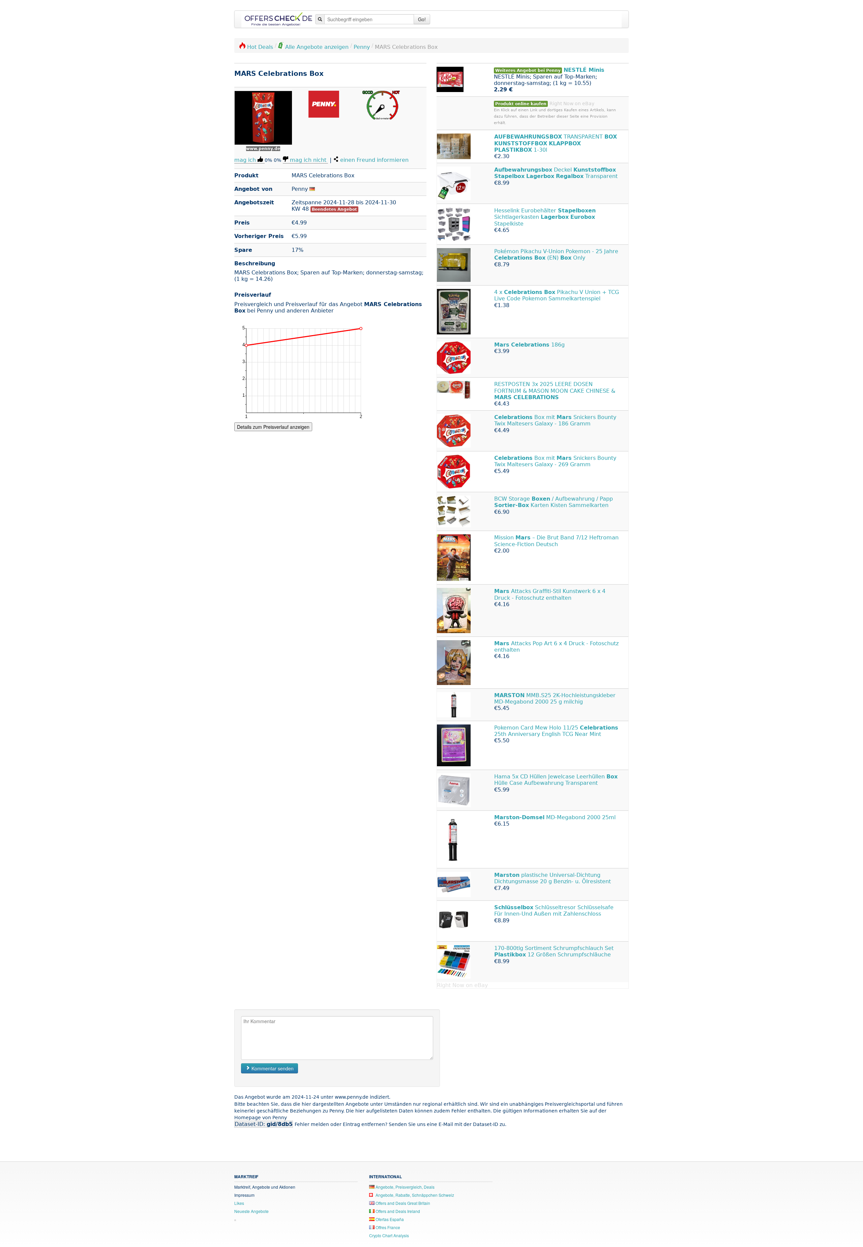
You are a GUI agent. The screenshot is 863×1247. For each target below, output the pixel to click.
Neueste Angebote (251, 1211)
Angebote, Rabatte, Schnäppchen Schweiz (414, 1195)
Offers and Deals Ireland (397, 1211)
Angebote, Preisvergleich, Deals (405, 1187)
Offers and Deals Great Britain (402, 1203)
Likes (239, 1203)
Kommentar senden (272, 1068)
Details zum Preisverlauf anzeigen (273, 426)
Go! (422, 19)
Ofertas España (389, 1219)
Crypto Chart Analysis (389, 1235)
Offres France (387, 1227)
